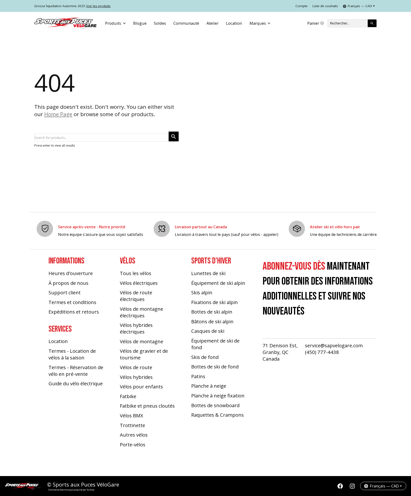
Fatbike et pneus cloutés (147, 405)
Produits (113, 23)
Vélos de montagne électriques (141, 312)
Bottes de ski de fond (215, 366)
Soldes (160, 23)
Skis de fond (205, 357)
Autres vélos (134, 434)
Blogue (140, 23)
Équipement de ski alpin (218, 283)
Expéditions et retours (74, 311)
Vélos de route (136, 367)
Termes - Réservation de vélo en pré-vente (76, 370)
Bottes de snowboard (215, 405)
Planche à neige (208, 385)
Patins (198, 376)
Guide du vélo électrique (76, 383)
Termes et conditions (72, 302)
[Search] (372, 23)
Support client (65, 292)
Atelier (212, 23)
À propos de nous (68, 283)
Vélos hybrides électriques (136, 328)
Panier (317, 23)
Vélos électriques (139, 283)
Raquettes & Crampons (217, 414)
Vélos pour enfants (141, 386)
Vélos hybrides (136, 377)
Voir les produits (98, 6)
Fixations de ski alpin (214, 302)
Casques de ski (207, 331)
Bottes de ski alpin (211, 311)
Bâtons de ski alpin (212, 321)
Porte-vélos (132, 444)
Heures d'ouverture (71, 273)
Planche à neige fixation (218, 395)
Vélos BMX (131, 415)
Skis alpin (201, 292)
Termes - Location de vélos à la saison (72, 354)
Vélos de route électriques (136, 295)
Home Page (58, 114)
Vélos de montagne (141, 341)
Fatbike (128, 396)
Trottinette (132, 425)
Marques (258, 23)
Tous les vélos (135, 273)
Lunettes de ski (208, 273)
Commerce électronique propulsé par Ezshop (71, 489)
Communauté (186, 23)
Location (234, 23)
